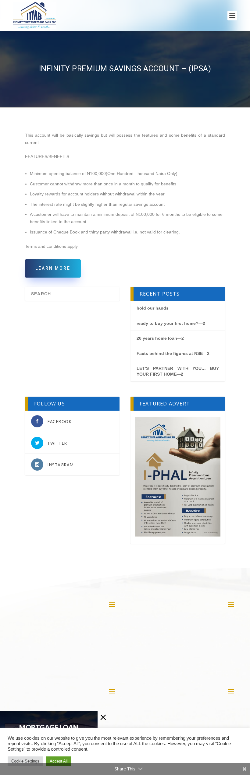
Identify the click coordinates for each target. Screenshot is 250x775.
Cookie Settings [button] (25, 761)
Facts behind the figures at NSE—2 (173, 353)
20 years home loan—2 (160, 338)
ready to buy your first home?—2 (171, 323)
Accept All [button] (59, 761)
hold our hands (153, 308)
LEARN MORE (52, 268)
